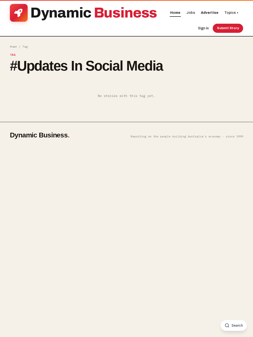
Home (175, 13)
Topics (231, 13)
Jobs (190, 13)
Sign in (203, 28)
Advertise (209, 13)
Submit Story (228, 28)
